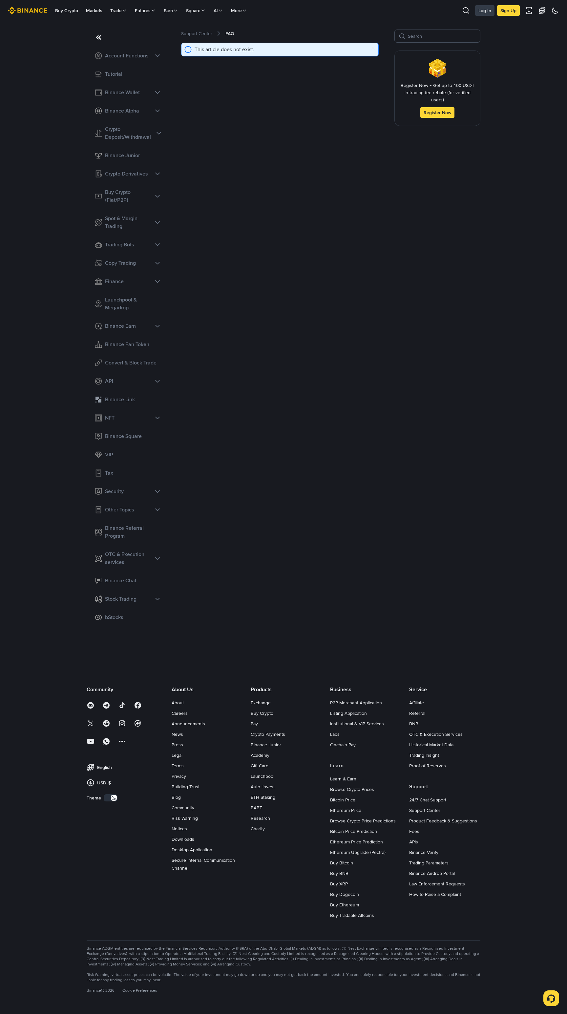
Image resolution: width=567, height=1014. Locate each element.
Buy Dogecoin (344, 894)
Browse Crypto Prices (352, 789)
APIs (413, 842)
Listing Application (348, 713)
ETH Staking (263, 797)
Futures (143, 10)
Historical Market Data (431, 745)
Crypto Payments (268, 734)
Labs (335, 734)
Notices (179, 829)
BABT (256, 808)
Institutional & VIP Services (357, 724)
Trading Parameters (429, 863)
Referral (417, 713)
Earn (168, 10)
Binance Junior (266, 745)
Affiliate (416, 703)
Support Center (424, 810)
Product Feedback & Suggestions (443, 821)
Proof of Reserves (427, 766)
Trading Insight (424, 755)
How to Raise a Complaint (435, 894)
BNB (413, 724)
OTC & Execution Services (436, 734)
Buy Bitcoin (341, 863)
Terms (178, 766)
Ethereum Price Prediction (356, 842)
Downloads (183, 839)
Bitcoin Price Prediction (353, 831)
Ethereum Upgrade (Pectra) (358, 852)
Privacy (179, 776)
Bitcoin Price (342, 800)
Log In (484, 10)
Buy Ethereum (344, 905)
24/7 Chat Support (427, 800)
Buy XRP (339, 884)
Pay (254, 724)
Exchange (261, 703)
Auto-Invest (263, 787)
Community (183, 808)
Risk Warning (185, 818)
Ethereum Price (345, 810)
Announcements (188, 724)
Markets (94, 10)
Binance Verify (423, 852)
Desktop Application (192, 850)
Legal (177, 755)
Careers (180, 713)
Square (193, 10)
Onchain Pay (343, 745)
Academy (260, 755)
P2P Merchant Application (356, 703)
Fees (414, 831)
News (177, 734)
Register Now (437, 112)
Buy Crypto (66, 10)
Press (177, 745)
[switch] (110, 797)
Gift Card (259, 766)
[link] (126, 56)
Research (260, 818)
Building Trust (186, 787)
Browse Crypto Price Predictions (363, 821)
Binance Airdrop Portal (432, 873)
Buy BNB (339, 873)
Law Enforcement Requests (437, 884)
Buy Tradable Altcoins (352, 915)
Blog (176, 797)
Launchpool (262, 776)
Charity (258, 829)
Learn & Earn (343, 779)
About (178, 703)
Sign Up (508, 10)
